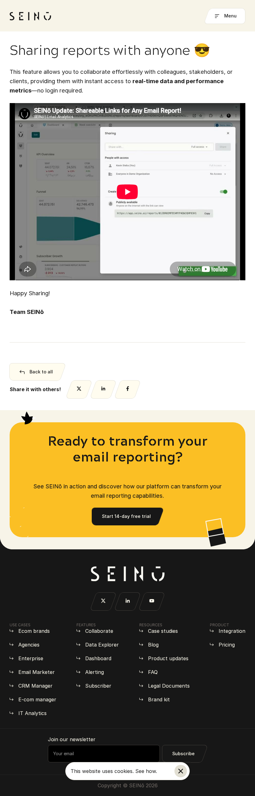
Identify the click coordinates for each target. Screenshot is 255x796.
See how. (146, 771)
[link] (127, 372)
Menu (230, 16)
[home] (30, 16)
